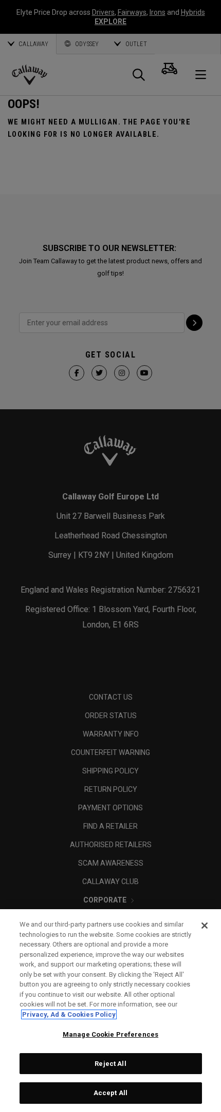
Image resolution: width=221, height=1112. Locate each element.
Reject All (110, 1063)
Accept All (110, 1093)
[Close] (204, 925)
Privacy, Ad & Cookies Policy (69, 1014)
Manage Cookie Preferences (110, 1034)
